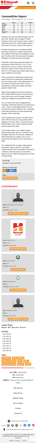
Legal (25, 441)
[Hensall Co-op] (9, 2)
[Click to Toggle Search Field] (28, 3)
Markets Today (18, 398)
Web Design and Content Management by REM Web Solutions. (18, 436)
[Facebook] (25, 425)
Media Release (18, 358)
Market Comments (10, 178)
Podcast (20, 364)
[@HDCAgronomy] (8, 425)
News (26, 361)
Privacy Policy (14, 441)
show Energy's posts (18, 290)
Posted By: (6, 160)
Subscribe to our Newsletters (20, 421)
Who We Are (18, 388)
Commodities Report (14, 16)
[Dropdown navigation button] (33, 2)
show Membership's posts (18, 319)
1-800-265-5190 (18, 372)
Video (28, 364)
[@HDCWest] (20, 425)
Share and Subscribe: (9, 167)
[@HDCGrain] (16, 425)
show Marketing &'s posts (18, 213)
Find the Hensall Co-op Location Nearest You (20, 429)
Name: (5, 205)
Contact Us (18, 413)
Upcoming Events (8, 364)
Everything (6, 358)
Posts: (5, 207)
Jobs (19, 361)
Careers (18, 408)
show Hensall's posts (18, 249)
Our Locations (18, 403)
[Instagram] (33, 425)
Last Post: (6, 210)
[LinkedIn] (29, 425)
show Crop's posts (18, 269)
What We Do (18, 393)
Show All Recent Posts (14, 327)
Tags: (4, 175)
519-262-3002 (18, 375)
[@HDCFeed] (12, 425)
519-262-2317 (18, 377)
